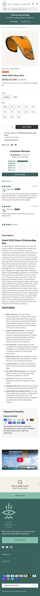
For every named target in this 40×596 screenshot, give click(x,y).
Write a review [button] (20, 174)
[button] (33, 4)
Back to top (20, 495)
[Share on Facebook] (12, 145)
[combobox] (20, 9)
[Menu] (37, 4)
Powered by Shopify (21, 591)
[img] (6, 186)
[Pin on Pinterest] (15, 145)
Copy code (26, 21)
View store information (11, 140)
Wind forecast (20, 540)
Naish (3, 69)
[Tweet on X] (8, 145)
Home (3, 27)
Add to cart (26, 127)
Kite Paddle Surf (10, 591)
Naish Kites (10, 27)
